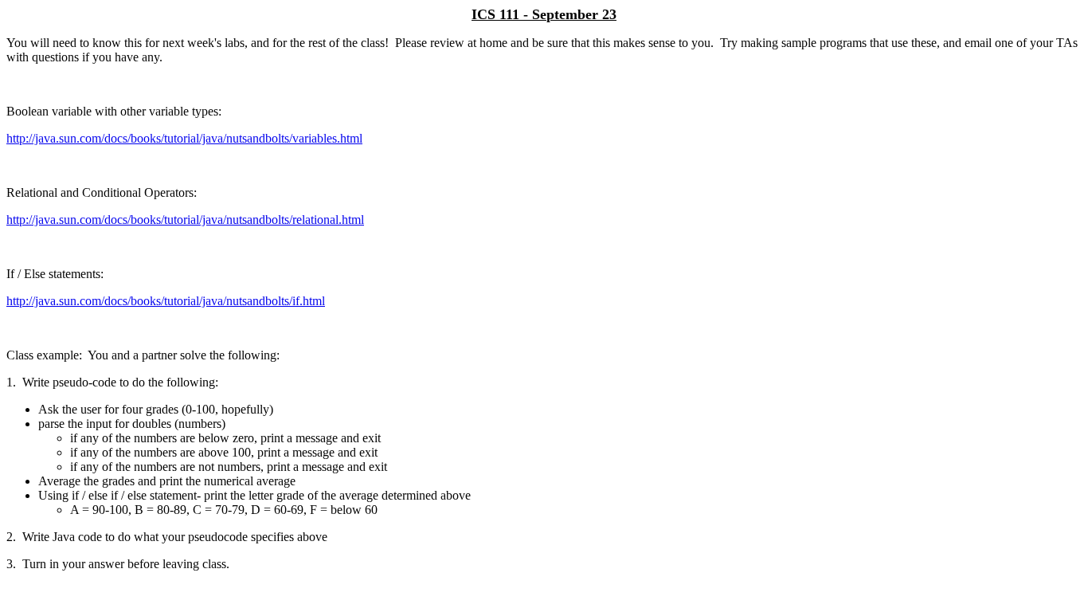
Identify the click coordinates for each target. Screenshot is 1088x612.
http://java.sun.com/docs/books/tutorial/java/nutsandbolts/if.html (165, 301)
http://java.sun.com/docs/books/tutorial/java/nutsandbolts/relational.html (185, 219)
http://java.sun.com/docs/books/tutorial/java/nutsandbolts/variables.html (184, 138)
